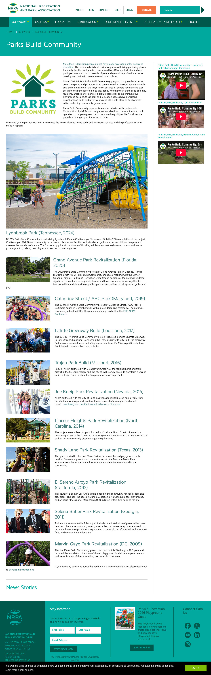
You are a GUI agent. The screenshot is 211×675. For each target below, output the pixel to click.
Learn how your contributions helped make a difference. (91, 404)
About (80, 10)
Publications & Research (162, 21)
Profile (193, 21)
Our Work (19, 21)
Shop (118, 10)
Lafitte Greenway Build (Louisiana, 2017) (95, 330)
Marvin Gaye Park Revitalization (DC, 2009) (98, 544)
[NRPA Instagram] (188, 644)
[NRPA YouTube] (188, 635)
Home (10, 32)
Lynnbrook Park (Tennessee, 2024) (40, 232)
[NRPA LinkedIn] (197, 635)
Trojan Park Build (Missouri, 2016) (88, 362)
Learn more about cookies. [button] (19, 670)
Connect (104, 10)
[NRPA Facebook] (188, 626)
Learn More (142, 647)
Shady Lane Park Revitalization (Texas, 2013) (99, 450)
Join (91, 10)
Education (63, 21)
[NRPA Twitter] (197, 626)
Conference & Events (120, 21)
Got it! (195, 668)
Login (129, 10)
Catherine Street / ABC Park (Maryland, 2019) (100, 298)
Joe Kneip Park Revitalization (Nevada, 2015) (99, 391)
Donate (146, 10)
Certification (86, 21)
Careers (41, 21)
